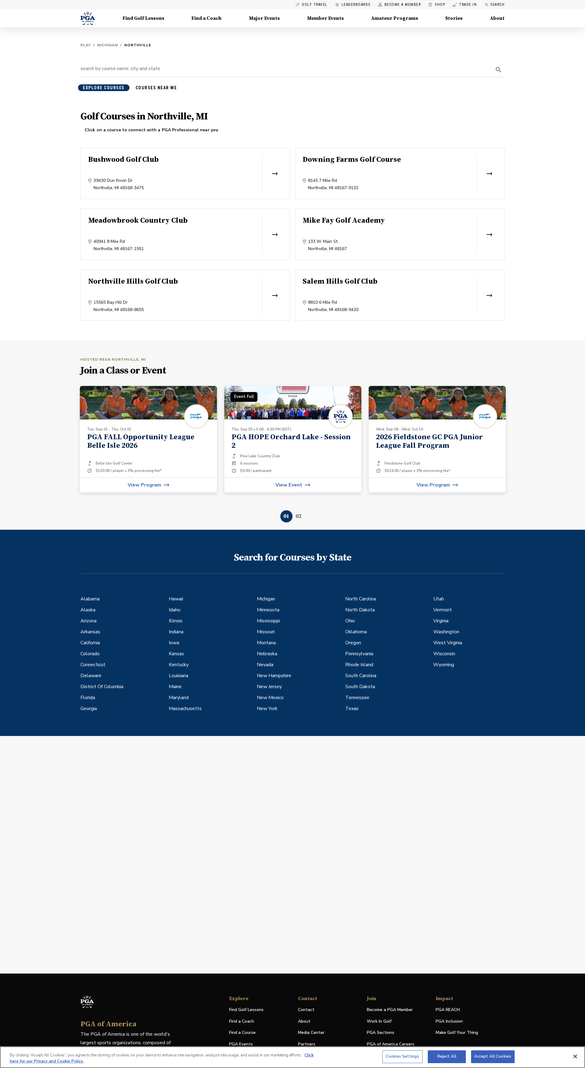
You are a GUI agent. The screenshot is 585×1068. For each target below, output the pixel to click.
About (497, 18)
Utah (438, 599)
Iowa (174, 642)
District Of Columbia (101, 686)
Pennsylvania (359, 653)
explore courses (104, 87)
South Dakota (360, 686)
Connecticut (92, 664)
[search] (498, 70)
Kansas (176, 653)
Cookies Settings (402, 1056)
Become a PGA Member (390, 1010)
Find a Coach (206, 18)
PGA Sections (380, 1032)
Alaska (87, 609)
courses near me (156, 87)
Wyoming (443, 664)
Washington (446, 631)
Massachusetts (185, 708)
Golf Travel (315, 5)
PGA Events (241, 1044)
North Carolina (360, 599)
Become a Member (403, 5)
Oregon (353, 642)
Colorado (90, 653)
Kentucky (179, 664)
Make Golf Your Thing (457, 1033)
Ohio (350, 620)
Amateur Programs (394, 18)
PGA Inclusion (449, 1021)
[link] (148, 439)
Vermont (442, 609)
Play (85, 45)
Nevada (265, 664)
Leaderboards (356, 5)
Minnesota (268, 609)
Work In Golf (379, 1021)
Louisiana (178, 675)
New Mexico (270, 697)
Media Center (311, 1033)
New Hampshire (274, 675)
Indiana (176, 631)
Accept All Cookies (492, 1056)
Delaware (90, 675)
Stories (454, 18)
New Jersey (269, 686)
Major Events (264, 18)
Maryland (179, 697)
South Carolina (360, 675)
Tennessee (357, 697)
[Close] (575, 1056)
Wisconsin (444, 653)
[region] (292, 1057)
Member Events (325, 18)
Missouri (266, 631)
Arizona (88, 620)
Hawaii (176, 599)
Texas (352, 708)
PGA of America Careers (390, 1044)
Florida (87, 697)
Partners (306, 1044)
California (90, 642)
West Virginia (447, 642)
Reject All (446, 1056)
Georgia (88, 708)
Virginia (440, 620)
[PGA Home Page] (87, 18)
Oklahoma (356, 631)
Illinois (176, 620)
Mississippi (268, 620)
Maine (175, 686)
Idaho (174, 609)
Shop (436, 5)
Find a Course (242, 1032)
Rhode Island (359, 664)
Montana (266, 642)
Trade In (465, 5)
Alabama (90, 599)
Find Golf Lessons (143, 18)
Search (497, 4)
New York (267, 708)
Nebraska (267, 653)
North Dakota (360, 609)
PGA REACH (448, 1010)
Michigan (107, 45)
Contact (306, 1010)
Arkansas (90, 631)
